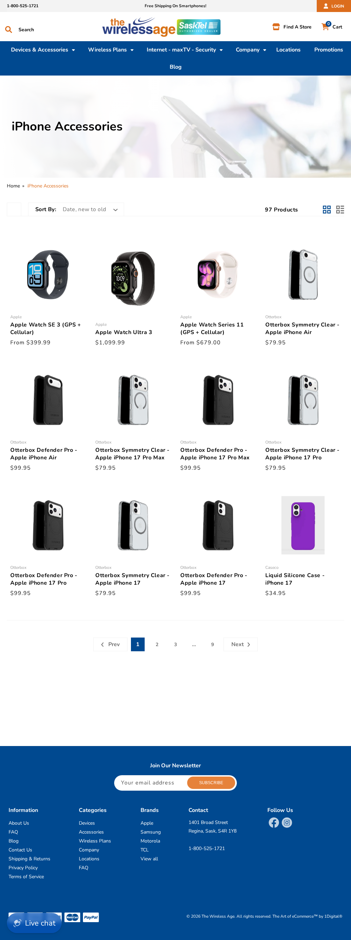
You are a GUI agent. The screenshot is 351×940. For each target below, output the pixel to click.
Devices (87, 823)
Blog (14, 841)
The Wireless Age (218, 916)
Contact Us (20, 850)
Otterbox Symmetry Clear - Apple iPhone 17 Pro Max (132, 453)
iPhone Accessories (48, 186)
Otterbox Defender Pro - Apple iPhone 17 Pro (43, 579)
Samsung (151, 832)
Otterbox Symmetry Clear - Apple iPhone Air (302, 328)
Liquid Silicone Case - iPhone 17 (295, 579)
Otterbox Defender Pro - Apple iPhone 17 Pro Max (215, 453)
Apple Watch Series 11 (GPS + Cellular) (212, 328)
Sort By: (45, 209)
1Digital (333, 916)
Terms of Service (26, 876)
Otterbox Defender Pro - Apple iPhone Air (43, 453)
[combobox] (43, 28)
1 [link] (138, 644)
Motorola (150, 841)
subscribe (211, 782)
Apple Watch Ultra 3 (123, 332)
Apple (147, 823)
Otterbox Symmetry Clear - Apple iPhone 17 (132, 579)
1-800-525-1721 (22, 6)
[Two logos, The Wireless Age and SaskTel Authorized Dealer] (179, 28)
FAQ (13, 832)
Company (89, 850)
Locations (89, 859)
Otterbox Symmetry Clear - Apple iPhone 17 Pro (302, 453)
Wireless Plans (95, 841)
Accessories (91, 832)
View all (149, 859)
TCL (145, 850)
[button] (39, 49)
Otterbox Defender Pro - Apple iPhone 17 (213, 579)
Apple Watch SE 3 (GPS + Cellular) (45, 328)
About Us (19, 823)
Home (13, 186)
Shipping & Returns (29, 859)
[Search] (8, 29)
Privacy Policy (23, 867)
